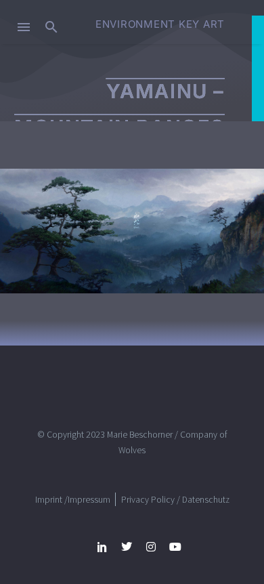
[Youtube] (175, 546)
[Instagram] (151, 546)
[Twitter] (126, 546)
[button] (51, 27)
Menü (24, 27)
